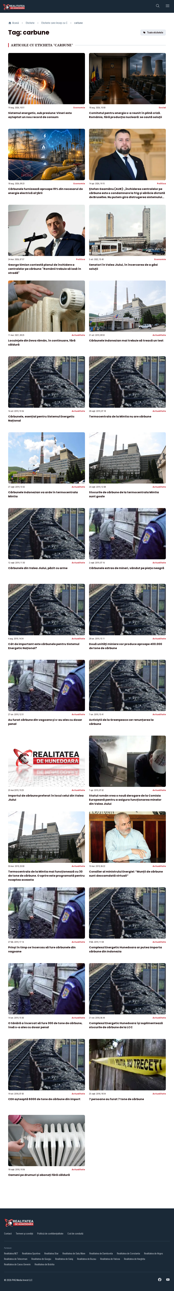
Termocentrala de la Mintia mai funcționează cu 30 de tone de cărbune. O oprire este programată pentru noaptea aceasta (46, 876)
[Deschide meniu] (167, 6)
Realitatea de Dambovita (101, 1253)
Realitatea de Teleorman (15, 1259)
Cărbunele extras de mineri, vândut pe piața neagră (126, 568)
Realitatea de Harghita (134, 1259)
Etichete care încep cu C (54, 23)
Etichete (30, 23)
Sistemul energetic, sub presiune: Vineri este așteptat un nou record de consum (40, 115)
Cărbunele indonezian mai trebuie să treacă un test (126, 341)
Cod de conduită (75, 1233)
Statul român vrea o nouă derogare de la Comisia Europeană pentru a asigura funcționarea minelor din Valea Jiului (125, 800)
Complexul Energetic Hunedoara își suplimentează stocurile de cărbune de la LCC (126, 1025)
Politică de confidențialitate (50, 1233)
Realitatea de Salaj (64, 1259)
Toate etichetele (155, 32)
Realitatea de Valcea (110, 1259)
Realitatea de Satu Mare (74, 1253)
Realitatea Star (51, 1253)
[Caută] (157, 6)
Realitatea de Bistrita (44, 1264)
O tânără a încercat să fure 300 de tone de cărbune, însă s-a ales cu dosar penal (45, 1025)
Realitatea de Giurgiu (41, 1259)
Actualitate (78, 335)
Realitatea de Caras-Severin (17, 1264)
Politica (161, 183)
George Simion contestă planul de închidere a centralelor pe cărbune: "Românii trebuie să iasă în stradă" (44, 269)
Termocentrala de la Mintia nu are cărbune (120, 416)
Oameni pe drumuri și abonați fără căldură (39, 1175)
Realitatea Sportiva (31, 1253)
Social (162, 107)
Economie (79, 107)
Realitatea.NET (11, 1253)
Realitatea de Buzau (86, 1259)
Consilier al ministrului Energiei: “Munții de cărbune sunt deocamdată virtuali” (126, 874)
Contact (8, 1233)
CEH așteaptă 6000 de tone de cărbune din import (44, 1099)
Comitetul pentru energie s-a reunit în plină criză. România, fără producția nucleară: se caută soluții (125, 115)
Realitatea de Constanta (128, 1253)
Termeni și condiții (24, 1233)
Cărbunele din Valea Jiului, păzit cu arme (37, 568)
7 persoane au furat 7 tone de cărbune (116, 1099)
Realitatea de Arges (153, 1253)
